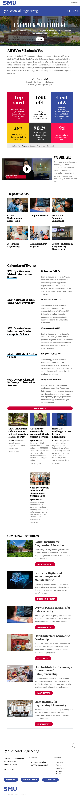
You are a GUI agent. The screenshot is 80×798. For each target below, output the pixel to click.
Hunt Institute (43, 724)
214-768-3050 (9, 769)
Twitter (58, 765)
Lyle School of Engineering (20, 11)
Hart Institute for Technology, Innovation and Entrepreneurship (53, 670)
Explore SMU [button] (73, 3)
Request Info (50, 780)
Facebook (59, 762)
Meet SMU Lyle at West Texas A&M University (21, 301)
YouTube (59, 774)
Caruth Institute (45, 564)
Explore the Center (46, 599)
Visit (40, 39)
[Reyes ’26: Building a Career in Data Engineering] (62, 419)
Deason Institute (45, 627)
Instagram (60, 768)
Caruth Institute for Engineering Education (49, 543)
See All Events (40, 408)
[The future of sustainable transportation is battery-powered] (40, 419)
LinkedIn (59, 771)
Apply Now (11, 780)
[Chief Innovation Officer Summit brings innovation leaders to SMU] (18, 419)
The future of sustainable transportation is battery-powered (39, 432)
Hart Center (43, 658)
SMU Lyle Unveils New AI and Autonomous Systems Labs (39, 491)
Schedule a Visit (30, 780)
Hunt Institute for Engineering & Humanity (50, 703)
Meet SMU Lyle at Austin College (22, 355)
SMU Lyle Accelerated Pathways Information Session (21, 382)
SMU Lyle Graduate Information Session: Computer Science (20, 331)
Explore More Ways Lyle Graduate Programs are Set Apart (32, 146)
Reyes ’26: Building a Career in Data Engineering (61, 432)
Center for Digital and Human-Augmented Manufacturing (48, 576)
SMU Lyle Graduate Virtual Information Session (19, 274)
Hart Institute (43, 693)
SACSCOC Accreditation (40, 765)
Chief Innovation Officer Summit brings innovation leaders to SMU (18, 432)
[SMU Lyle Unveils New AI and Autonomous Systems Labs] (40, 478)
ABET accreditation (38, 762)
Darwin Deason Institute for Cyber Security (52, 609)
